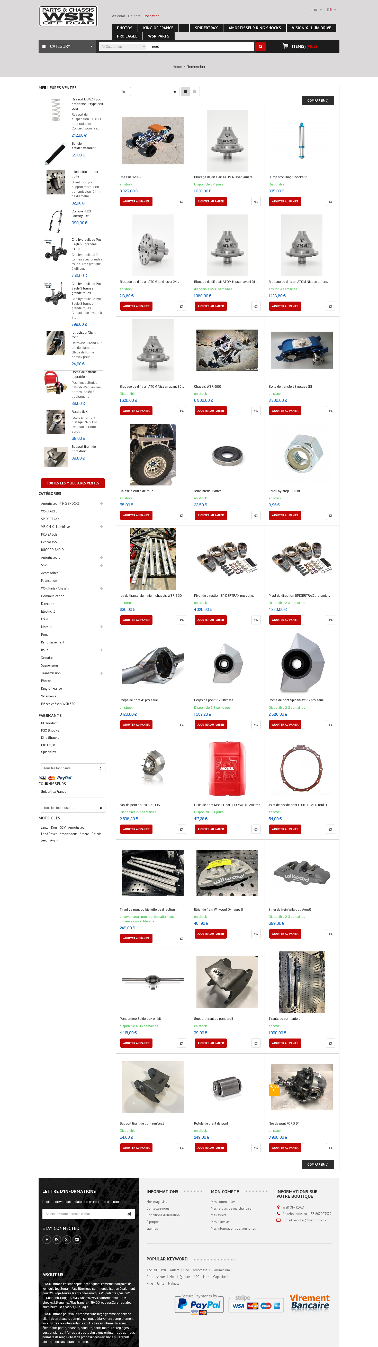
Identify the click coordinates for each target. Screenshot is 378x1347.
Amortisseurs (50, 557)
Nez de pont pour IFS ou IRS (140, 805)
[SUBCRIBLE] (129, 1214)
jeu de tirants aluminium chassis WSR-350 (151, 595)
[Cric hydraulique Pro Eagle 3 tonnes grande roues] (56, 294)
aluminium (222, 1270)
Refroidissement (52, 642)
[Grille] (185, 91)
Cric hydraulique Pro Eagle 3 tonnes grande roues (86, 288)
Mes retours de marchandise (231, 1208)
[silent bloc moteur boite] (56, 182)
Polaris (97, 834)
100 (196, 1277)
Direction (47, 604)
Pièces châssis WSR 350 (58, 704)
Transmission (51, 673)
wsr (163, 1270)
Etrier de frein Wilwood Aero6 (290, 909)
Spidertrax (48, 752)
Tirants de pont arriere (285, 1018)
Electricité (48, 611)
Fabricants (50, 715)
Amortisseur (68, 834)
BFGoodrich (49, 723)
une (186, 1270)
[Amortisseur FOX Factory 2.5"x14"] (56, 222)
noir (172, 1277)
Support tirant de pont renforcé (142, 1123)
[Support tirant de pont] (56, 457)
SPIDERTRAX (50, 519)
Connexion (151, 16)
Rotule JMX (80, 411)
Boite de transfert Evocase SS (290, 386)
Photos (46, 681)
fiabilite (173, 1283)
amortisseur (201, 1270)
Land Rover (49, 834)
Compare (181, 201)
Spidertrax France (53, 791)
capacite (219, 1277)
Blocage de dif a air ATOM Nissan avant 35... (152, 386)
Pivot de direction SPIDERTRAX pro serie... (224, 595)
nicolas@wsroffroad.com (312, 1220)
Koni (54, 827)
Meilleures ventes (58, 87)
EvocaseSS (49, 542)
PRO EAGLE (49, 534)
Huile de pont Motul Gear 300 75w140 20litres (227, 805)
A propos (153, 1222)
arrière (84, 834)
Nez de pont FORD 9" (284, 1123)
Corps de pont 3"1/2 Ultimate (213, 700)
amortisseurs (156, 1277)
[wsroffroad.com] (68, 16)
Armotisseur (77, 827)
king (150, 1283)
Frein (44, 619)
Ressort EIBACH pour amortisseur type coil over (87, 104)
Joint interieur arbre (208, 491)
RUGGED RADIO (52, 550)
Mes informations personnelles (233, 1228)
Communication (52, 596)
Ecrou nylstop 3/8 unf (284, 491)
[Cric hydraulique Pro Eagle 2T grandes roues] (56, 250)
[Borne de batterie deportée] (56, 383)
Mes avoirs (218, 1215)
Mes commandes (223, 1202)
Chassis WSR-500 (207, 386)
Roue (44, 650)
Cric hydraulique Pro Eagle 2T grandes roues (86, 244)
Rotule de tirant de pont (211, 1123)
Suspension (49, 665)
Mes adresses (220, 1222)
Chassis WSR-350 (133, 177)
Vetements (48, 696)
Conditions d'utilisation (163, 1215)
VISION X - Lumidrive (55, 527)
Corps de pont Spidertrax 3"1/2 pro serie (296, 700)
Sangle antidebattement (84, 146)
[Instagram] (77, 1240)
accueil (152, 1270)
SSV (44, 565)
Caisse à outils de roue (136, 491)
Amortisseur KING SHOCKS (60, 503)
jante (45, 827)
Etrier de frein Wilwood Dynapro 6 (218, 909)
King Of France (51, 688)
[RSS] (57, 1240)
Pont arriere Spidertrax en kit (140, 1018)
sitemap (152, 1228)
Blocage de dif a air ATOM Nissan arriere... (224, 177)
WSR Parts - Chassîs (55, 588)
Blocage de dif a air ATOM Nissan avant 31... (225, 281)
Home (177, 66)
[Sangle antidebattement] (56, 154)
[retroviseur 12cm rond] (56, 343)
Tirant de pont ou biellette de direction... (148, 909)
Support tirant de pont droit (84, 449)
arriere (174, 1270)
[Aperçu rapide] (153, 146)
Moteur (46, 627)
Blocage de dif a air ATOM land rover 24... (149, 281)
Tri (123, 91)
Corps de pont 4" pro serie (139, 700)
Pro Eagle (48, 745)
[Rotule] (56, 422)
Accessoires (49, 573)
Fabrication (49, 580)
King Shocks (50, 737)
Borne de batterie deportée (84, 374)
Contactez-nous (158, 1208)
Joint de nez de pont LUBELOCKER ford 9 (298, 805)
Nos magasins (157, 1202)
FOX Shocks (50, 730)
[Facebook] (47, 1240)
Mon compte (225, 1191)
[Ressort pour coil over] (56, 110)
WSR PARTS (49, 511)
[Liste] (195, 91)
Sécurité (47, 658)
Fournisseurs (52, 783)
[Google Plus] (67, 1240)
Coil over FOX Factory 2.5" (81, 213)
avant (54, 840)
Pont (44, 634)
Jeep (44, 840)
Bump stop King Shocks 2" (288, 177)
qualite (184, 1277)
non (206, 1277)
